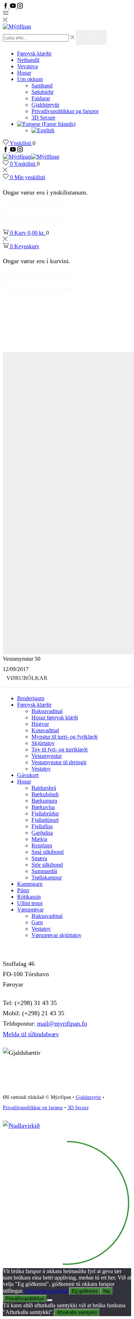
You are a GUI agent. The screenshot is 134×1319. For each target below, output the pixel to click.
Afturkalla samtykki (46, 1291)
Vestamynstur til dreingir (58, 762)
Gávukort (28, 775)
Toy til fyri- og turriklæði (59, 749)
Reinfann (41, 845)
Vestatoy (41, 769)
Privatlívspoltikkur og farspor (33, 1107)
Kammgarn (30, 884)
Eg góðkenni (85, 1291)
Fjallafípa (42, 826)
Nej (106, 1291)
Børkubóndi (45, 794)
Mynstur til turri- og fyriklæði (64, 737)
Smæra (39, 858)
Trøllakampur (46, 877)
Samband (42, 86)
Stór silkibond (47, 865)
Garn (37, 922)
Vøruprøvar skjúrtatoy (56, 935)
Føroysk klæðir (34, 53)
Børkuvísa (43, 807)
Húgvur (40, 724)
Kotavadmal (45, 730)
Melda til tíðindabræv (31, 1034)
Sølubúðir (42, 92)
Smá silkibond (47, 852)
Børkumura (44, 801)
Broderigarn (30, 698)
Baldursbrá (43, 788)
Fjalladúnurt (45, 820)
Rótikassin (29, 897)
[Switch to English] (42, 130)
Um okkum (30, 79)
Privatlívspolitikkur (25, 1298)
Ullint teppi (30, 903)
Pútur (23, 890)
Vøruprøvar (30, 909)
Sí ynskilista (33, 213)
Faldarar (40, 98)
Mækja (39, 839)
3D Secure (43, 118)
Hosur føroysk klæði (54, 717)
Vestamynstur (46, 756)
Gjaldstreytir (45, 105)
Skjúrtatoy (43, 743)
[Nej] (50, 1300)
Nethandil (28, 60)
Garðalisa (42, 833)
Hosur (24, 73)
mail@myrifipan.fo (62, 1023)
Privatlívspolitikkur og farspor (65, 111)
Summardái (44, 871)
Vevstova (27, 66)
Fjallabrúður (45, 813)
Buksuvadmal (47, 711)
